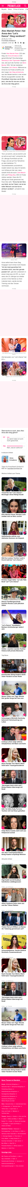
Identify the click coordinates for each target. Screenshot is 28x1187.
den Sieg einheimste (16, 72)
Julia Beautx (21, 172)
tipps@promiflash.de (14, 468)
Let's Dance (13, 67)
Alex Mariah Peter (12, 53)
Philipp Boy (12, 175)
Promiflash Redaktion (9, 40)
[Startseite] (14, 6)
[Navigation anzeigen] (2, 5)
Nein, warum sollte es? (15, 448)
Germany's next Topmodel (11, 60)
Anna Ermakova (13, 56)
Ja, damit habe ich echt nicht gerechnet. (15, 440)
